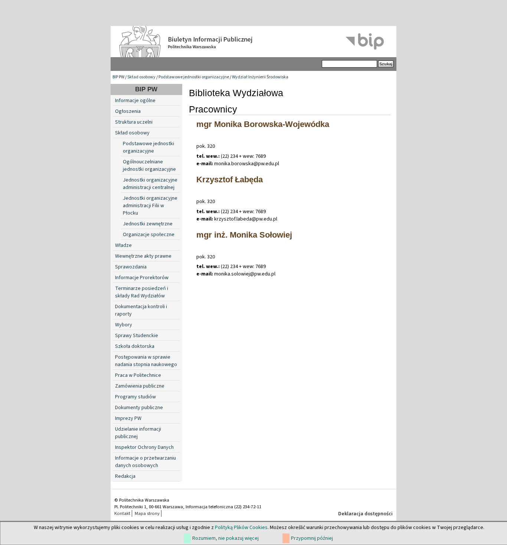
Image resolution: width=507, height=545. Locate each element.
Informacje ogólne (135, 100)
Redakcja (125, 476)
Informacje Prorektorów (142, 277)
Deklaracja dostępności (365, 514)
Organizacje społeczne (148, 234)
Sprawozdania (131, 267)
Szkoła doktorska (134, 346)
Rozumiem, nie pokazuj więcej (225, 538)
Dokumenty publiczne (139, 407)
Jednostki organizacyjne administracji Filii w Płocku (150, 206)
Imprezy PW (128, 418)
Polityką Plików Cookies (241, 527)
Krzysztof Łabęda (229, 179)
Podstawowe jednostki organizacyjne (193, 77)
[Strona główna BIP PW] (253, 41)
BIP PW (118, 77)
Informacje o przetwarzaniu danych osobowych (145, 461)
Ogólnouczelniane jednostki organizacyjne (149, 165)
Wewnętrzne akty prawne (143, 256)
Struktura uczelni (134, 122)
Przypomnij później (312, 538)
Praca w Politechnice (138, 375)
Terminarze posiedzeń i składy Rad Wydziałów (141, 292)
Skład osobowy (141, 77)
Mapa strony (147, 513)
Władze (123, 245)
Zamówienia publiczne (139, 386)
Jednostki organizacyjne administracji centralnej (150, 183)
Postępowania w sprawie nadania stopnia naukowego (146, 360)
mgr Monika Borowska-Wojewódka (262, 124)
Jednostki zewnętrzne (148, 224)
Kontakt (122, 513)
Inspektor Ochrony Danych (144, 447)
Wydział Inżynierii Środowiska (260, 77)
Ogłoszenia (128, 111)
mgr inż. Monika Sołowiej (244, 234)
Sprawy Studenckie (136, 335)
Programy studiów (135, 397)
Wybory (123, 325)
